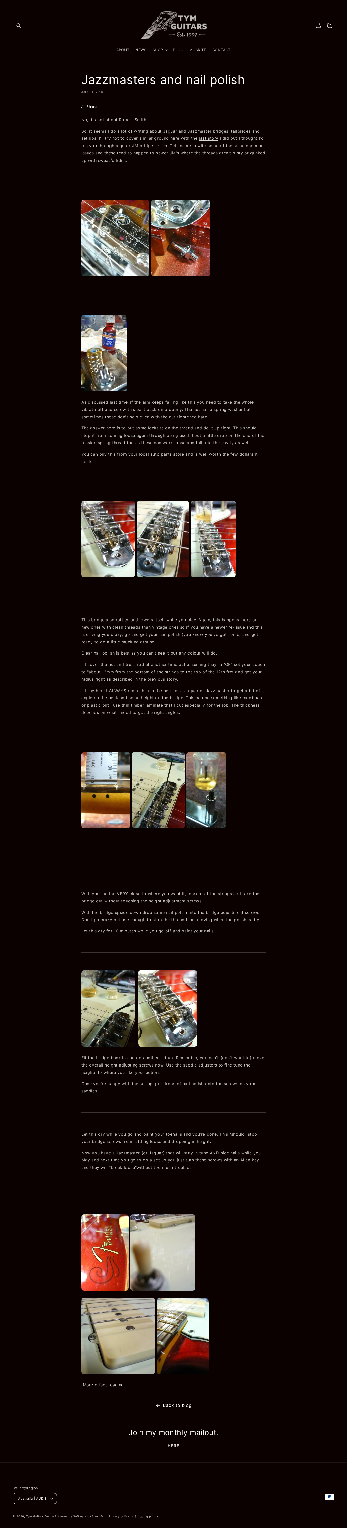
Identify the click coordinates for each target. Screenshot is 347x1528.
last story (208, 138)
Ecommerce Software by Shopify (79, 1516)
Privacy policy (119, 1516)
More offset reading (103, 1384)
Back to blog (177, 1405)
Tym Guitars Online (40, 1516)
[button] (18, 25)
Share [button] (91, 106)
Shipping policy (146, 1516)
